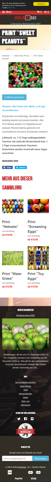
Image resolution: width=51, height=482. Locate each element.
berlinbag (22, 467)
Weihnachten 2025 (25, 315)
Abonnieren (40, 458)
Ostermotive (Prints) (21, 55)
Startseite (5, 55)
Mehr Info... (12, 8)
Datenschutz (25, 386)
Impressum (25, 404)
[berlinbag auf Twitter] (19, 419)
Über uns (25, 401)
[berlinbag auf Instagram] (32, 419)
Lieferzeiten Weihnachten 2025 (25, 23)
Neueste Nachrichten (26, 310)
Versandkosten (25, 393)
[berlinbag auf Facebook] (25, 419)
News (25, 397)
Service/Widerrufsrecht (25, 382)
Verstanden (41, 4)
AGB (26, 389)
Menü (8, 11)
